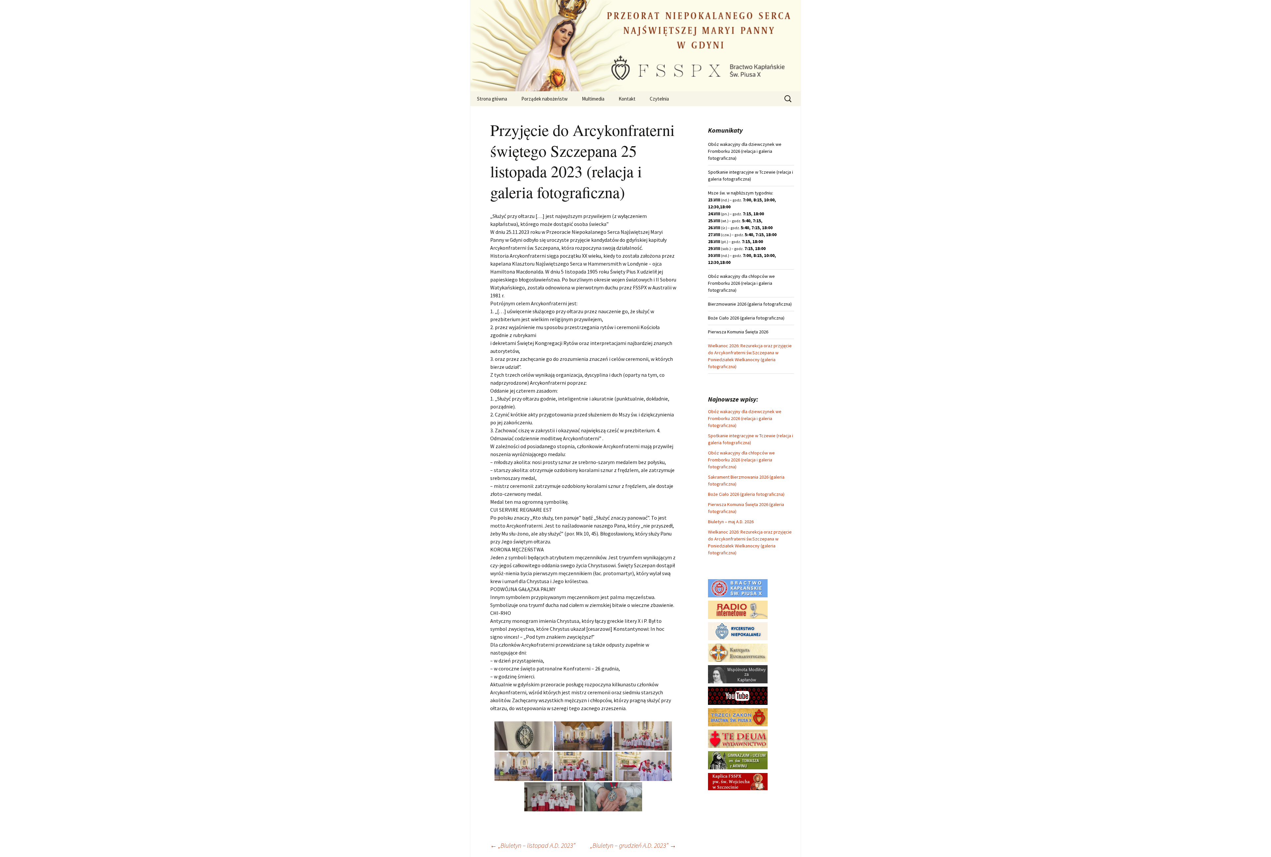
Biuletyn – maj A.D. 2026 (731, 522)
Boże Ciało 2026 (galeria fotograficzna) (746, 494)
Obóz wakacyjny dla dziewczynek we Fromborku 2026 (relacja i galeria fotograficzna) (744, 418)
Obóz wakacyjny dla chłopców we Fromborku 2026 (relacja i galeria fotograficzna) (741, 460)
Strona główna (492, 99)
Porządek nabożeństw (544, 99)
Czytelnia (659, 99)
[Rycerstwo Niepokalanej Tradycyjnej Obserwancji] (738, 631)
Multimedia (593, 99)
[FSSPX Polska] (738, 695)
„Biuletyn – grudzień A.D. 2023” (633, 845)
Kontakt (627, 99)
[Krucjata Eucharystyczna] (738, 652)
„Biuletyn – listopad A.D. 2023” (532, 845)
